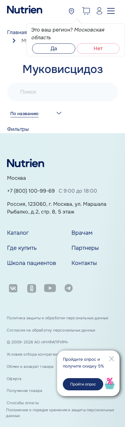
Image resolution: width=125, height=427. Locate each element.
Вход (98, 11)
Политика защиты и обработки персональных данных (57, 318)
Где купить (22, 248)
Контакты (84, 263)
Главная (17, 32)
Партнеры (85, 248)
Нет (98, 48)
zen (87, 289)
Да (54, 48)
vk (13, 289)
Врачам (82, 233)
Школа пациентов (31, 263)
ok (31, 289)
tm (68, 289)
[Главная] (24, 11)
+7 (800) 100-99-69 (31, 190)
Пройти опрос (83, 384)
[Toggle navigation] (112, 10)
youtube (50, 289)
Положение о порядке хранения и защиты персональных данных (60, 412)
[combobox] (35, 118)
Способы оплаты (23, 402)
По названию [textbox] (24, 113)
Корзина (85, 11)
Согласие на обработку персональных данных (51, 330)
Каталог (18, 233)
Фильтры (18, 129)
